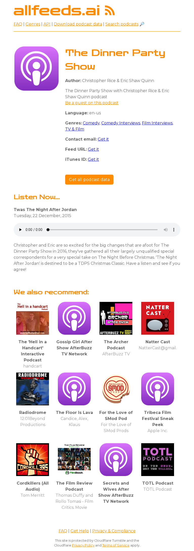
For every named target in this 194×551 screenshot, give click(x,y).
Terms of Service (116, 545)
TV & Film (74, 129)
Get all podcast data (89, 179)
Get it (103, 139)
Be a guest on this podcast (91, 102)
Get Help (79, 531)
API (47, 24)
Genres (33, 24)
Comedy (91, 123)
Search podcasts (121, 24)
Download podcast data (78, 24)
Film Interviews (157, 123)
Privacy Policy (83, 545)
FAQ (18, 24)
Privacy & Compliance (114, 531)
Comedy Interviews (120, 123)
